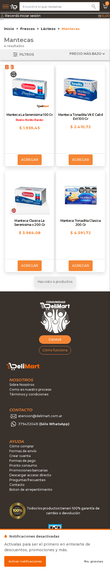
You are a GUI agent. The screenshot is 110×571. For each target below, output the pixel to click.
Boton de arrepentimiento (30, 490)
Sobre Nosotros (21, 385)
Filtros (26, 54)
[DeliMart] (13, 7)
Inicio (9, 29)
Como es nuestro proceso (30, 389)
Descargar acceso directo (30, 475)
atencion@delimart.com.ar (40, 416)
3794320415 (43, 424)
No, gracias (93, 561)
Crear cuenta (20, 456)
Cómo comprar (21, 446)
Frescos (27, 29)
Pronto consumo (23, 465)
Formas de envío (23, 451)
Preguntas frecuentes (27, 480)
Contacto (17, 485)
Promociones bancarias (28, 470)
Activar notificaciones (25, 561)
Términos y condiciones (28, 394)
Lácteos (48, 29)
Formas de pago (22, 461)
